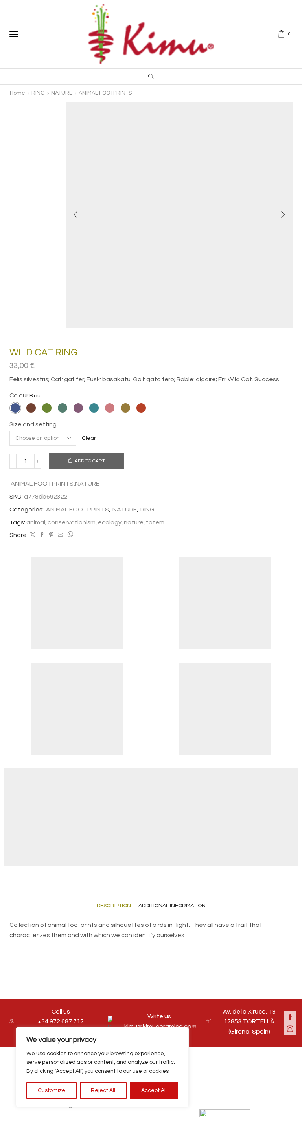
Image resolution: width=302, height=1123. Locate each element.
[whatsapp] (69, 535)
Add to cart (90, 461)
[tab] (114, 906)
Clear (89, 438)
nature (134, 522)
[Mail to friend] (60, 535)
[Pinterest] (51, 535)
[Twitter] (32, 535)
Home (17, 93)
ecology (110, 522)
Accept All (154, 1090)
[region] (102, 1067)
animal (35, 522)
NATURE (61, 93)
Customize (51, 1090)
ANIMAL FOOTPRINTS (105, 93)
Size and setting (33, 424)
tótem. (156, 522)
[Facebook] (42, 535)
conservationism (72, 522)
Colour (18, 395)
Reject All (103, 1090)
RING (38, 93)
